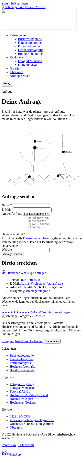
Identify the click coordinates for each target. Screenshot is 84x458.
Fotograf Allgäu (28, 64)
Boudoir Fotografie (30, 53)
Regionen (16, 57)
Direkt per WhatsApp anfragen (26, 273)
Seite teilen (52, 341)
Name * (7, 205)
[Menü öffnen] (15, 85)
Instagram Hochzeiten (29, 341)
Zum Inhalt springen (15, 3)
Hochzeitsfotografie (30, 50)
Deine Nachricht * (13, 234)
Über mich (16, 72)
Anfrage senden (20, 75)
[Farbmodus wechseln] (7, 83)
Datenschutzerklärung (37, 238)
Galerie (14, 68)
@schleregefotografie (36, 291)
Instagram (8, 341)
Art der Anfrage (12, 213)
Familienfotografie (30, 42)
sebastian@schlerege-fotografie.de (41, 283)
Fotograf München (30, 61)
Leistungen (17, 35)
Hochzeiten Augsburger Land (29, 395)
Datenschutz (26, 445)
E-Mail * (7, 209)
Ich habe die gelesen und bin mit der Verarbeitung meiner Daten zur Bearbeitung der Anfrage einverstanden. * (42, 242)
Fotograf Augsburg (22, 384)
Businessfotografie (30, 39)
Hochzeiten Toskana (23, 402)
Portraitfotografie (29, 46)
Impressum (9, 445)
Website (7, 249)
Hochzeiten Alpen (21, 399)
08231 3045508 (30, 280)
